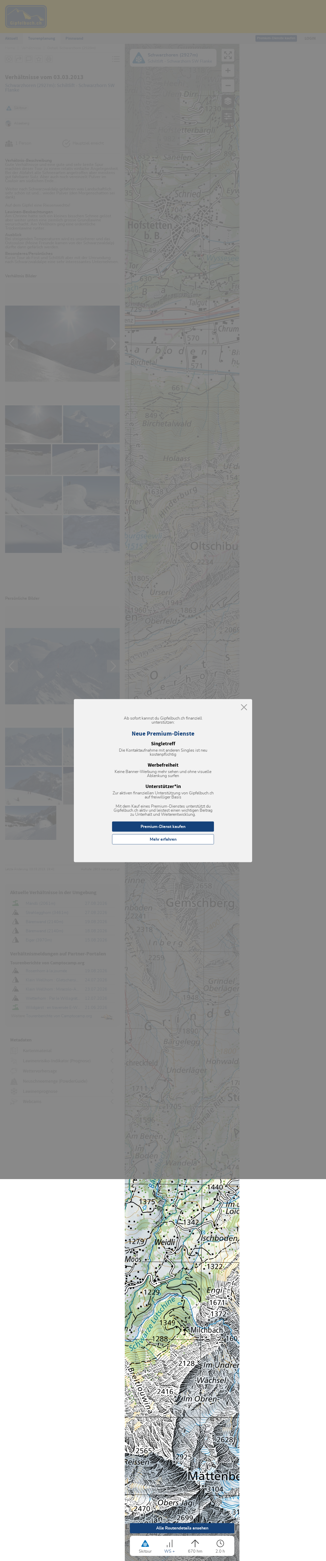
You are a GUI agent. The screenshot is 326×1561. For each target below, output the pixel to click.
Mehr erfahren (163, 839)
